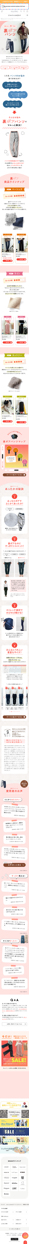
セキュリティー (21, 1233)
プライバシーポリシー (14, 1233)
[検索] (20, 11)
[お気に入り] (24, 11)
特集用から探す (26, 1204)
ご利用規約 (7, 1233)
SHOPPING (14, 1235)
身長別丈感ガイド (10, 1010)
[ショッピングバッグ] (27, 11)
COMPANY (19, 1235)
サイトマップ (9, 1235)
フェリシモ (3, 1204)
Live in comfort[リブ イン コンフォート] (13, 1204)
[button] (4, 697)
